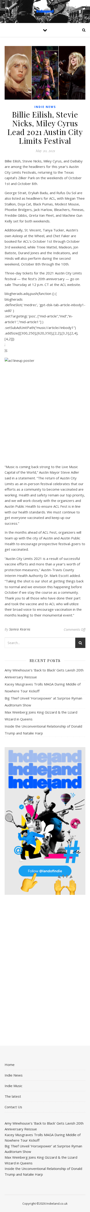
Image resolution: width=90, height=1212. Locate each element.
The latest (13, 1096)
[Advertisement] (45, 970)
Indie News (45, 107)
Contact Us (13, 1107)
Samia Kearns (19, 629)
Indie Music (13, 1085)
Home (10, 1064)
